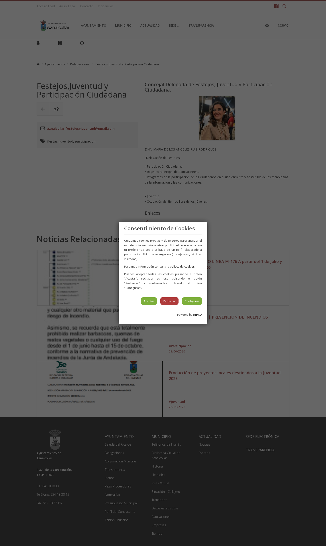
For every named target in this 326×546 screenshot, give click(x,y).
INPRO (197, 315)
